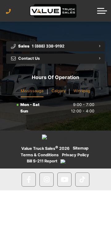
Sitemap (80, 148)
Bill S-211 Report (42, 161)
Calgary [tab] (58, 91)
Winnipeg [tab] (81, 91)
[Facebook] (29, 180)
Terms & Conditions (40, 155)
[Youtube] (64, 180)
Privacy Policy (75, 155)
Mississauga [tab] (32, 91)
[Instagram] (46, 180)
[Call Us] (8, 11)
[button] (102, 10)
